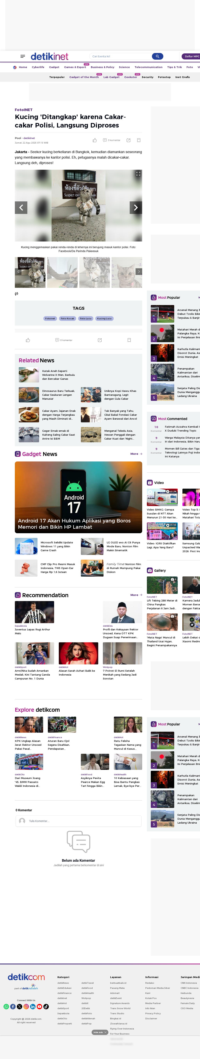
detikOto (62, 1018)
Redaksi (149, 983)
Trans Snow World (120, 1008)
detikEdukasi (64, 988)
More (134, 454)
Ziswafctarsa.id (118, 1023)
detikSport (63, 1008)
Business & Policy (102, 67)
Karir (147, 993)
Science (124, 67)
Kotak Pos (151, 998)
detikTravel (87, 983)
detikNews (63, 983)
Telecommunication (148, 67)
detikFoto (86, 1013)
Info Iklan (150, 1008)
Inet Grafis (182, 77)
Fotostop (164, 77)
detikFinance (64, 993)
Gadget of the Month (85, 76)
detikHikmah (88, 1018)
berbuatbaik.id (118, 983)
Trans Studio (117, 1013)
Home (23, 67)
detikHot (62, 1003)
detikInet (62, 998)
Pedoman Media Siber (157, 988)
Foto (190, 67)
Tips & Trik (174, 67)
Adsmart (115, 993)
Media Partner (153, 1003)
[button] (21, 207)
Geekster (131, 76)
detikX (84, 1003)
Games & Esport (76, 66)
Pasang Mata (117, 988)
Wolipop (86, 998)
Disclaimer (151, 1018)
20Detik (85, 1008)
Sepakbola (63, 1013)
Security (147, 77)
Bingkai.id (115, 1018)
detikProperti (64, 1023)
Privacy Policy (153, 1013)
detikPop (86, 1023)
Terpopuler (57, 77)
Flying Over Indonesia (122, 1028)
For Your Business (119, 1033)
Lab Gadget (113, 76)
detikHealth (87, 993)
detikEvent (116, 998)
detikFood (87, 988)
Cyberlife (38, 67)
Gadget (54, 67)
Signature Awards (120, 1003)
